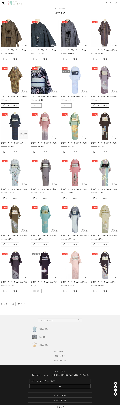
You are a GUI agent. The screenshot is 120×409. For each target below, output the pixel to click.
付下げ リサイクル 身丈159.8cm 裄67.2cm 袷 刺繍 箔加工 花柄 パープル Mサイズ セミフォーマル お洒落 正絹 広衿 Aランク (45, 282)
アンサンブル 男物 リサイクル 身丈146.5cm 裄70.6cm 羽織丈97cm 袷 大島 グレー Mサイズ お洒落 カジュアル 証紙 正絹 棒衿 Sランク (75, 50)
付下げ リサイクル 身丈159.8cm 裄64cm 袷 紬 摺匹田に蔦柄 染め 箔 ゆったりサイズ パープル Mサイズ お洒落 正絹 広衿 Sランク (15, 282)
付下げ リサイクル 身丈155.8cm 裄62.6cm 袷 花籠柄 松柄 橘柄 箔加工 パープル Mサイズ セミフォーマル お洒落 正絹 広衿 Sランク (105, 96)
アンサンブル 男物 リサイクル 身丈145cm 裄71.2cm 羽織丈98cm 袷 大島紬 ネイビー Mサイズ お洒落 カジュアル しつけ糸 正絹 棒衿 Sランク (45, 50)
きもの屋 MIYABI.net (16, 3)
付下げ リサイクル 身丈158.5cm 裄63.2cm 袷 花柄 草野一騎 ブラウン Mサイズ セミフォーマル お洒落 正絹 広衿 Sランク (15, 236)
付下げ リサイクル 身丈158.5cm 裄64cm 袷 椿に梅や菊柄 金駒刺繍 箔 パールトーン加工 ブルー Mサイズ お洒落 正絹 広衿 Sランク (45, 236)
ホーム (56, 9)
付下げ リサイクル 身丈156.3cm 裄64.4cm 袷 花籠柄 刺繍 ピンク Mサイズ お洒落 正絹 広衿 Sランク (45, 143)
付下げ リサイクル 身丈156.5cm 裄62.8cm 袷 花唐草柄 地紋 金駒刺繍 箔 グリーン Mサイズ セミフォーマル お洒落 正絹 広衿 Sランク (75, 143)
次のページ (21, 304)
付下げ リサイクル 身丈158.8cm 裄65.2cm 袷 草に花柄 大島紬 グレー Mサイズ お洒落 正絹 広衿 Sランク (75, 236)
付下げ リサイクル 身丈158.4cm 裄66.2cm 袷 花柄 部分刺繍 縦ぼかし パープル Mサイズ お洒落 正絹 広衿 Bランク (105, 189)
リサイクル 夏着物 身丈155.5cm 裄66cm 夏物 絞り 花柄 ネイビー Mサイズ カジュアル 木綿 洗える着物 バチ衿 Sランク (45, 96)
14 (13, 304)
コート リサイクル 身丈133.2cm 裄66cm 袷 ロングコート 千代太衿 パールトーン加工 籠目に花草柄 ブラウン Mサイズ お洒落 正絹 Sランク (15, 96)
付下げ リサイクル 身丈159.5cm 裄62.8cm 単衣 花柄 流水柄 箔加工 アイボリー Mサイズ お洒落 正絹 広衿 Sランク (105, 236)
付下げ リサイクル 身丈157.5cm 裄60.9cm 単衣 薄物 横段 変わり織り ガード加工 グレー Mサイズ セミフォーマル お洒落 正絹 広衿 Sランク (45, 189)
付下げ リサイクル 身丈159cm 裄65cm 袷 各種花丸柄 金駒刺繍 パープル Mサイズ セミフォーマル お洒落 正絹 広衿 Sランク (105, 282)
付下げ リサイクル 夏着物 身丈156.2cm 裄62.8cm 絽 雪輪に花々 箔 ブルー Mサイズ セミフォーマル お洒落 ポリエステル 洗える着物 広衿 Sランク (75, 96)
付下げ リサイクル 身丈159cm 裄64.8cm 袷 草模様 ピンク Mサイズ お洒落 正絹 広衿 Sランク (75, 282)
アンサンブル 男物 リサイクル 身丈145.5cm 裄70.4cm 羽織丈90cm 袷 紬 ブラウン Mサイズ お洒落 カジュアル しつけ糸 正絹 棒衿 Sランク (15, 50)
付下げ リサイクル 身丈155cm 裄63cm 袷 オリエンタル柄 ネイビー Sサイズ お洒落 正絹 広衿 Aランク (15, 143)
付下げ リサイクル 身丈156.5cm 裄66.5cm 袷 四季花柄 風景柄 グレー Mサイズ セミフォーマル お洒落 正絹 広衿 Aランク (15, 189)
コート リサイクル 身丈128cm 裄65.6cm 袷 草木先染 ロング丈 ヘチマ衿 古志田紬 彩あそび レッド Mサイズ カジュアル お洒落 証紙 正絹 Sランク (105, 50)
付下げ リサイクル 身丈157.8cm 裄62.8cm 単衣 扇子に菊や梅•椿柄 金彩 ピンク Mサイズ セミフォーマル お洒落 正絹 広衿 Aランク (75, 189)
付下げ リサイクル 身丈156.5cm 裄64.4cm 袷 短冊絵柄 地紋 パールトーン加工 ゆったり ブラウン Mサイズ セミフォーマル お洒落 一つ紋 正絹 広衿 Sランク (105, 143)
